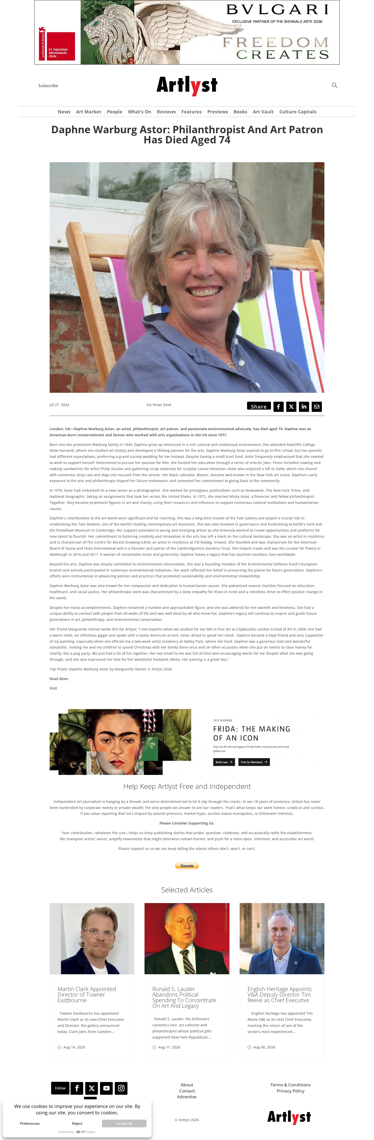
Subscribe (48, 85)
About (187, 1085)
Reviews (166, 112)
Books (240, 112)
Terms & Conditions (290, 1085)
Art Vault (263, 112)
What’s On (139, 112)
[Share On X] (291, 407)
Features (191, 112)
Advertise (187, 1097)
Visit (53, 688)
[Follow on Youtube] (106, 1088)
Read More (59, 678)
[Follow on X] (91, 1088)
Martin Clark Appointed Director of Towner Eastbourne (86, 994)
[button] (334, 85)
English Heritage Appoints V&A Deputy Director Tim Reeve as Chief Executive (280, 994)
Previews (217, 112)
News (64, 112)
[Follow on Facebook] (76, 1088)
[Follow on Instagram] (121, 1088)
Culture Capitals (298, 112)
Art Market (88, 112)
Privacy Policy (291, 1091)
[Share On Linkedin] (304, 407)
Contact (187, 1091)
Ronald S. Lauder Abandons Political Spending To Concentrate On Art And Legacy (184, 997)
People (114, 112)
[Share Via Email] (317, 407)
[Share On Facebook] (279, 407)
